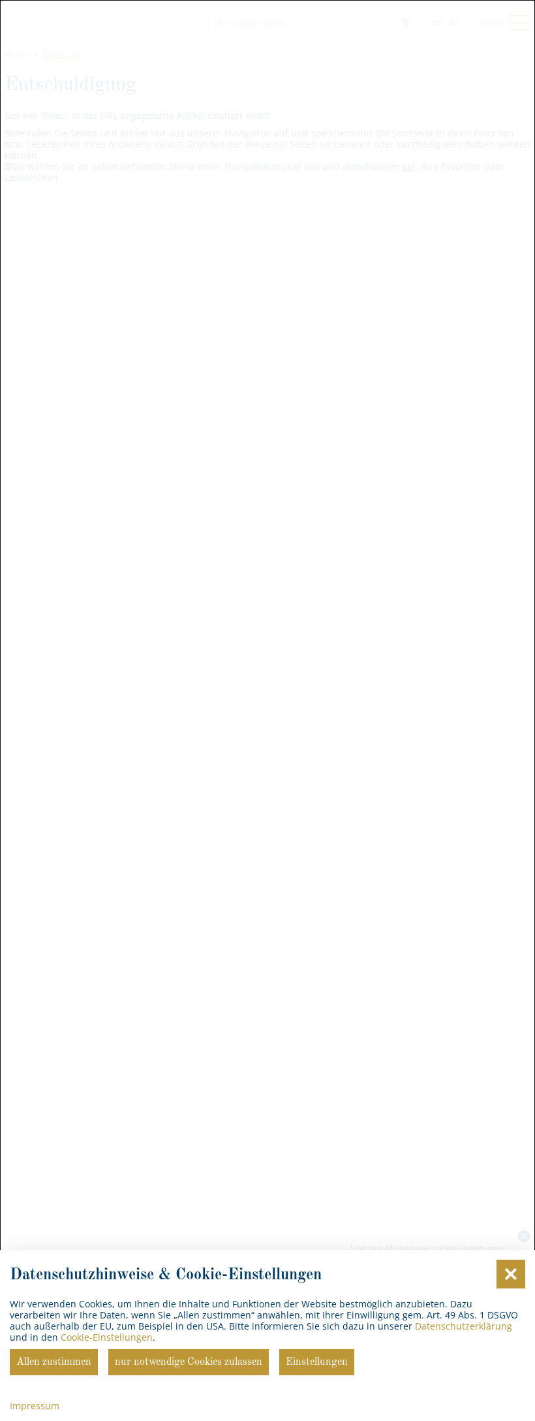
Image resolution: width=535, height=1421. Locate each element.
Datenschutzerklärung (463, 1326)
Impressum (34, 1405)
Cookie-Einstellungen (107, 1337)
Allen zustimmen (53, 1362)
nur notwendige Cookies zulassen (188, 1362)
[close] (511, 1274)
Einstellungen (317, 1362)
